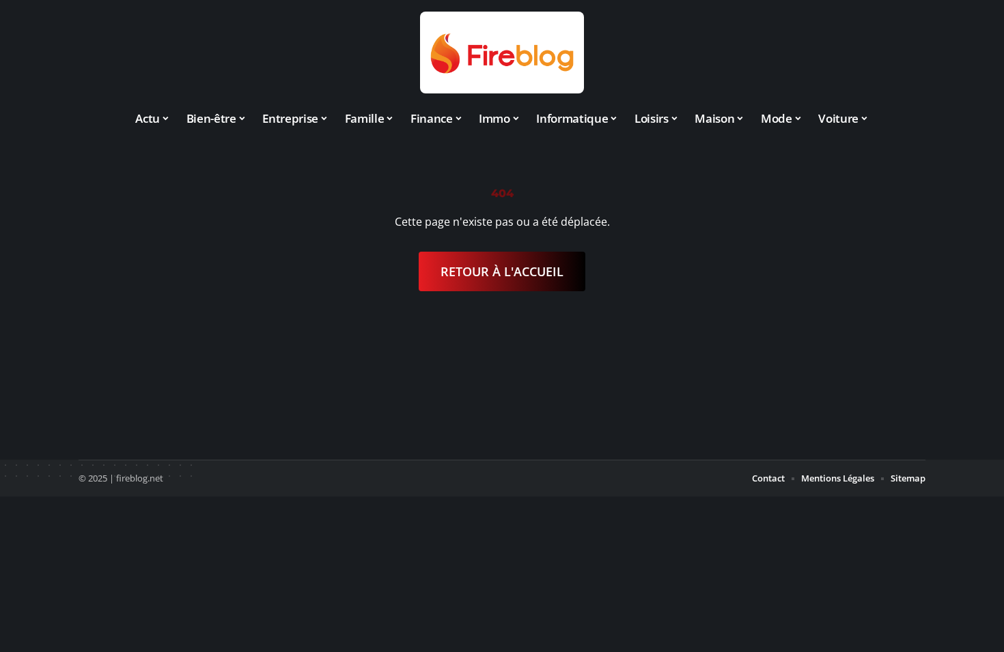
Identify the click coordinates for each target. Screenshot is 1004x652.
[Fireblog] (502, 52)
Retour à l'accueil (502, 271)
